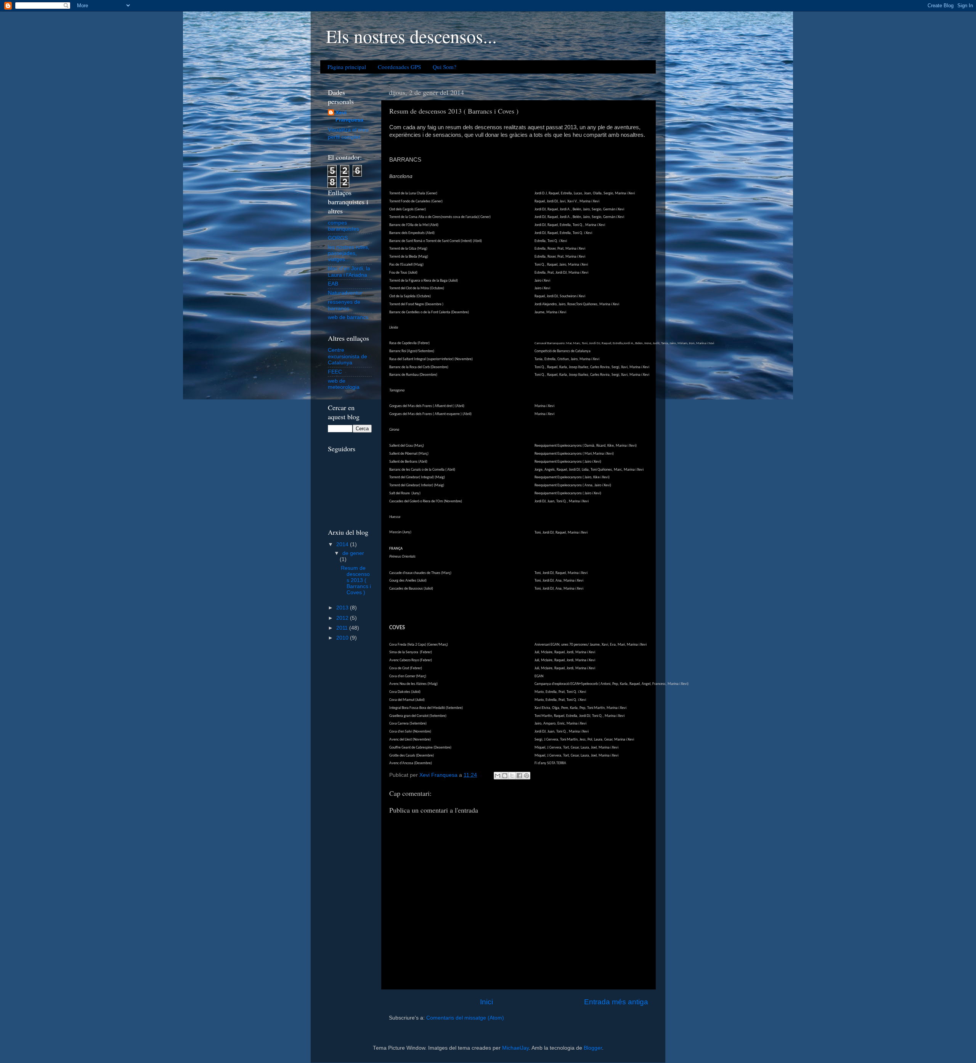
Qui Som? (444, 67)
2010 (343, 638)
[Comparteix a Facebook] (519, 775)
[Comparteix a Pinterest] (526, 775)
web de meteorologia (344, 384)
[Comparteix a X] (512, 775)
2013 (343, 608)
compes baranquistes (343, 226)
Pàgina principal (346, 67)
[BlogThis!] (505, 775)
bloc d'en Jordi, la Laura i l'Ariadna (349, 271)
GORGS (338, 238)
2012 (343, 618)
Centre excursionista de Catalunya (347, 356)
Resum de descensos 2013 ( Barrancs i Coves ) (356, 580)
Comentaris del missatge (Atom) (465, 1018)
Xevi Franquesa (349, 116)
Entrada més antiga (616, 1002)
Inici (486, 1002)
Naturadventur (345, 293)
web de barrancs (348, 317)
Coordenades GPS (399, 67)
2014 (343, 544)
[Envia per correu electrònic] (497, 775)
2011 (342, 628)
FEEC (335, 372)
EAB (333, 284)
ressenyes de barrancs (344, 305)
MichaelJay (515, 1048)
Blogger (593, 1048)
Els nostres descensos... (411, 36)
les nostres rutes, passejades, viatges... (348, 253)
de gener (353, 553)
